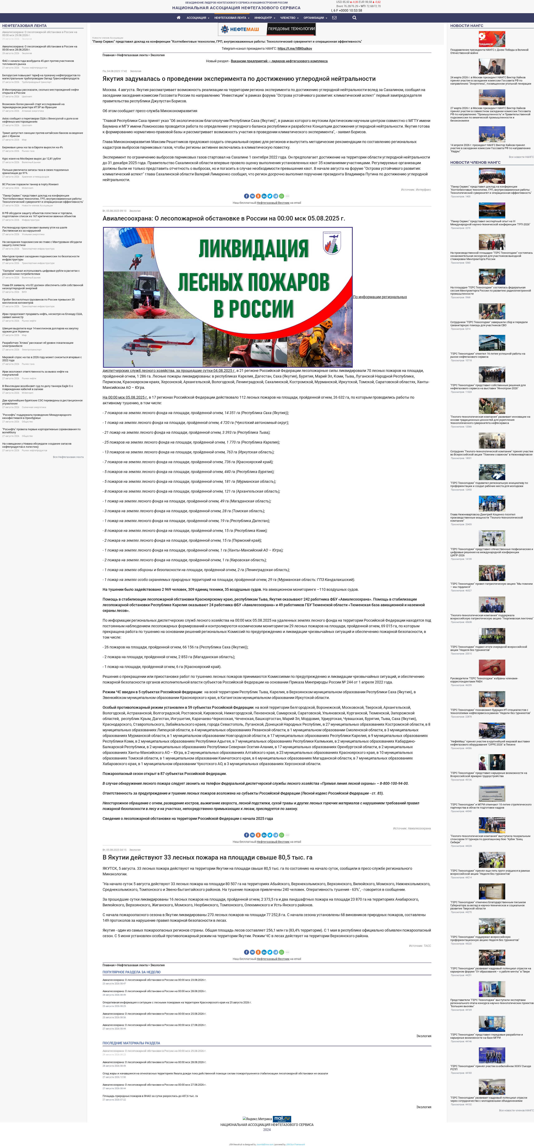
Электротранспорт (32, 349)
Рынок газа (28, 151)
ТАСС (427, 945)
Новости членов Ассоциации (37, 205)
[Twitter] (269, 196)
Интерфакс (423, 189)
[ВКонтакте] (252, 196)
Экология (27, 39)
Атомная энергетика (33, 111)
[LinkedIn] (264, 196)
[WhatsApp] (281, 196)
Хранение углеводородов (35, 176)
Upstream (27, 96)
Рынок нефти (29, 320)
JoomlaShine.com (264, 1144)
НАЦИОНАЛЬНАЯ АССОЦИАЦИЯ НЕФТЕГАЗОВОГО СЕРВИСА (267, 1125)
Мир (24, 139)
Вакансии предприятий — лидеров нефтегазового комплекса (279, 61)
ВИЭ (24, 292)
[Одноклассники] (258, 196)
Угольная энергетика (33, 234)
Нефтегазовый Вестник (273, 202)
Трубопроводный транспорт (37, 82)
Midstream (27, 188)
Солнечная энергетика (34, 407)
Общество (27, 421)
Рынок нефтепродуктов (34, 67)
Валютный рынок (31, 162)
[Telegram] (275, 196)
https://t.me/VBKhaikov (295, 49)
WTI (363, 6)
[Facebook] (246, 196)
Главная (109, 55)
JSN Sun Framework (295, 1144)
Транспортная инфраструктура (38, 248)
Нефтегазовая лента (132, 55)
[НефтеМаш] (267, 29)
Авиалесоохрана (419, 828)
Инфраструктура (30, 220)
